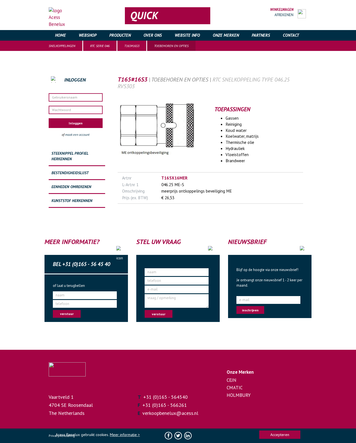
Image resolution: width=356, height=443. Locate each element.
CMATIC (235, 388)
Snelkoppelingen (62, 46)
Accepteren (279, 434)
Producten (120, 35)
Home (60, 35)
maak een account (77, 134)
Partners (261, 35)
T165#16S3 (131, 46)
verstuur (67, 314)
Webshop (88, 35)
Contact (291, 35)
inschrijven (250, 310)
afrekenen (284, 15)
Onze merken (226, 35)
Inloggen (76, 123)
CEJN (231, 380)
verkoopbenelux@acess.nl (170, 413)
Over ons (153, 35)
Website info (187, 35)
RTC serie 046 (100, 46)
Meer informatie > (125, 434)
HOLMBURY (239, 395)
